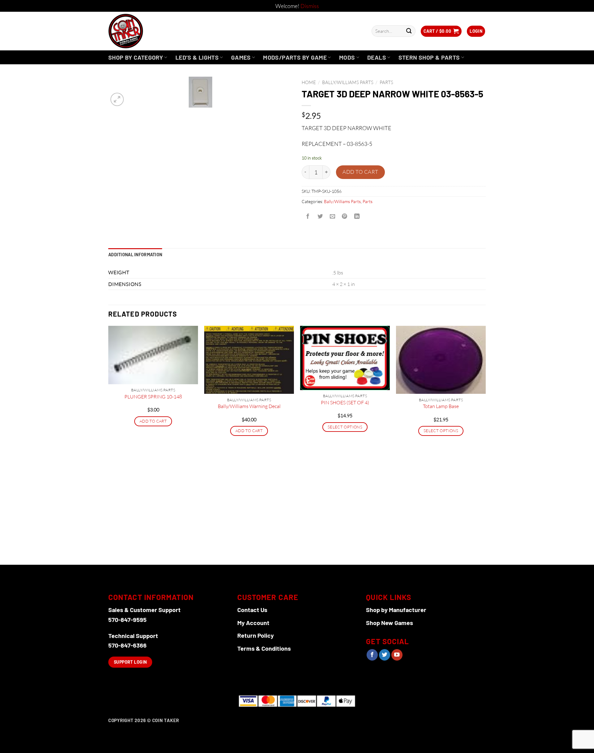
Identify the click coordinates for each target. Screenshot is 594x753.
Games (241, 57)
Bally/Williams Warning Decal (249, 406)
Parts (386, 82)
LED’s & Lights (197, 57)
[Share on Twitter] (319, 216)
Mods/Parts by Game (295, 57)
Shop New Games (389, 622)
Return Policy (255, 635)
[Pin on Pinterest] (344, 216)
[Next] (485, 444)
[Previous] (108, 444)
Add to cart (360, 171)
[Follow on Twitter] (384, 655)
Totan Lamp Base (441, 406)
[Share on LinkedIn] (357, 216)
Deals (376, 57)
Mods (347, 57)
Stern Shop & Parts (429, 57)
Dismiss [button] (309, 5)
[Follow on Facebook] (372, 655)
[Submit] (409, 31)
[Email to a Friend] (332, 216)
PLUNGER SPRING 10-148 (153, 397)
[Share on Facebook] (307, 216)
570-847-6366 (127, 645)
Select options (345, 426)
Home (309, 82)
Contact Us (252, 609)
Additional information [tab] (135, 254)
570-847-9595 (127, 619)
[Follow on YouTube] (396, 655)
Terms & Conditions (264, 648)
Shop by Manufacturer (396, 609)
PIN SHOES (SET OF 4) (345, 402)
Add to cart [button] (153, 421)
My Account (253, 622)
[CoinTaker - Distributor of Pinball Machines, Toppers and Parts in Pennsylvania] (142, 31)
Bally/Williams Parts (347, 82)
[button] (441, 31)
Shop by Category (135, 57)
